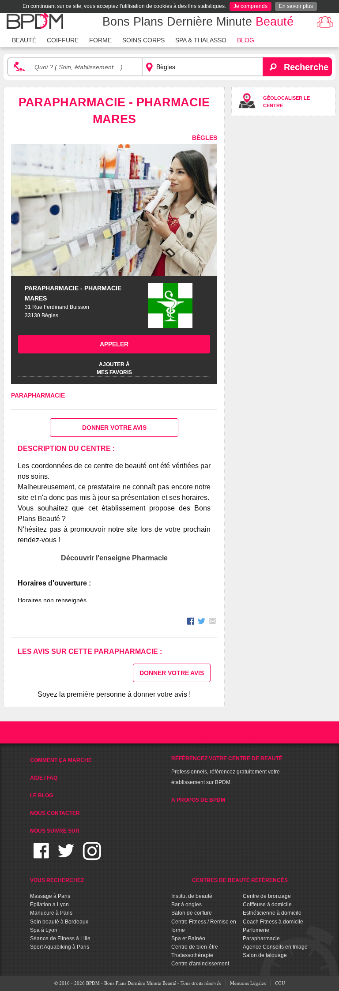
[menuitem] (24, 39)
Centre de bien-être (194, 947)
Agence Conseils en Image (275, 947)
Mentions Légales (248, 983)
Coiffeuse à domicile (267, 904)
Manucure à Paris (51, 913)
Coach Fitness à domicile (273, 922)
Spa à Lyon (43, 930)
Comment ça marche (61, 760)
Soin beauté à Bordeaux (59, 922)
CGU (280, 983)
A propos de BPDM (198, 800)
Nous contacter (55, 813)
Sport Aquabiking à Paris (59, 947)
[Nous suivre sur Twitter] (66, 856)
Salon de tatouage (265, 955)
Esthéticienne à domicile (272, 913)
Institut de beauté (191, 896)
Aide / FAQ (43, 778)
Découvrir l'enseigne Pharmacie (114, 558)
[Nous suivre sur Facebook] (41, 856)
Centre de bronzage (267, 896)
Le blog (41, 795)
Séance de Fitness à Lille (60, 938)
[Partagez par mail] (212, 622)
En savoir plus (296, 6)
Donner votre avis (114, 427)
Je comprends (250, 6)
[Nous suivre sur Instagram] (92, 856)
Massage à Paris (50, 896)
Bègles (204, 137)
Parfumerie (256, 930)
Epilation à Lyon (49, 904)
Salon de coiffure (191, 913)
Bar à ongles (186, 904)
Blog (245, 40)
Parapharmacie (38, 395)
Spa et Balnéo (188, 938)
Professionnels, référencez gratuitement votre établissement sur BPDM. (226, 770)
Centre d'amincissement (200, 964)
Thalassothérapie (192, 955)
